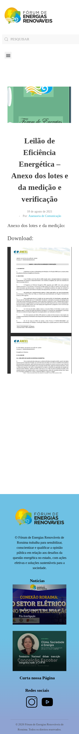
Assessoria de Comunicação (44, 216)
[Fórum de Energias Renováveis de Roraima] (27, 15)
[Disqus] (39, 441)
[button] (8, 55)
